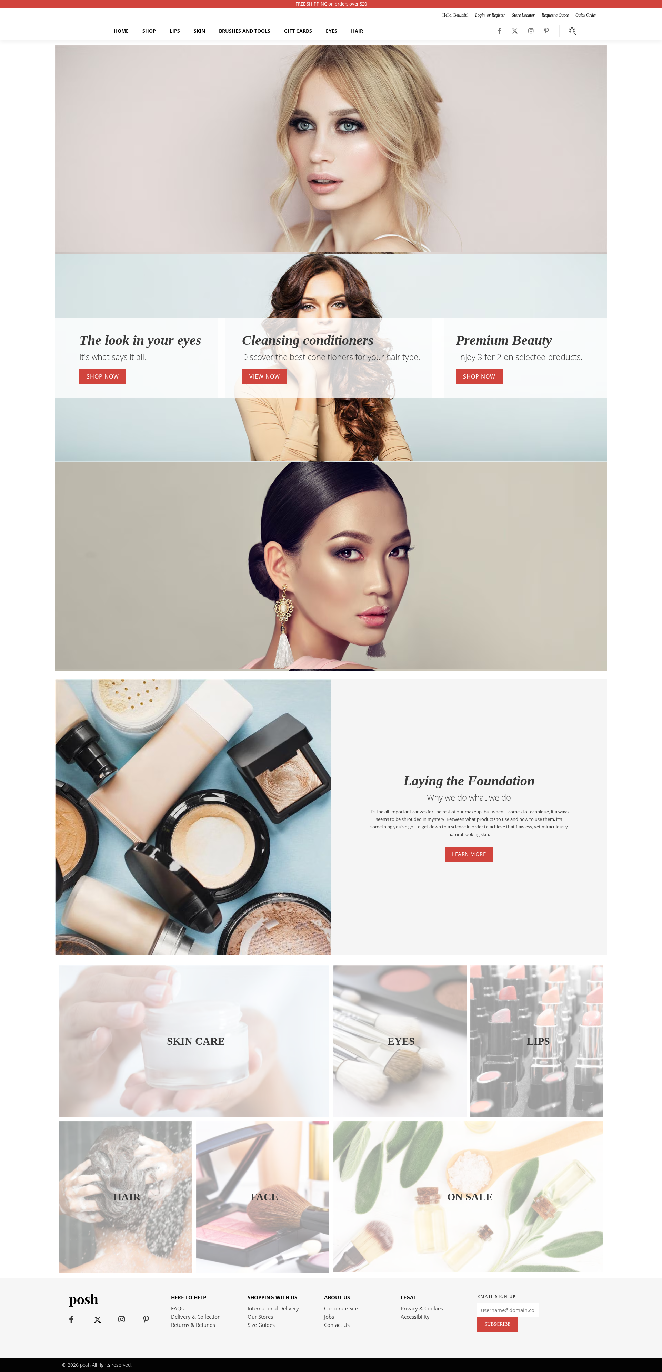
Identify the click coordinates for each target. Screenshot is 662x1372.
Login (480, 15)
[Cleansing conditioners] (331, 458)
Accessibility (415, 1316)
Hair (357, 31)
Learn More (469, 853)
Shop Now (103, 376)
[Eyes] (400, 1115)
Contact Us (337, 1324)
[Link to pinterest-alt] (546, 31)
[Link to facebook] (499, 31)
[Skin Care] (194, 1114)
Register (498, 15)
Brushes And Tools (244, 31)
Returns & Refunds (193, 1324)
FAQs (177, 1308)
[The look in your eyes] (331, 250)
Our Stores (260, 1316)
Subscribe (497, 1324)
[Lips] (537, 1115)
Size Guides (261, 1324)
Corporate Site (341, 1308)
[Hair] (125, 1271)
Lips (175, 31)
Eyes (331, 31)
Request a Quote (555, 15)
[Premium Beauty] (331, 666)
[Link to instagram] (531, 31)
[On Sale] (468, 1270)
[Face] (263, 1271)
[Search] (573, 31)
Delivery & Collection (196, 1316)
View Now (264, 376)
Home (121, 31)
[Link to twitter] (515, 31)
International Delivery (273, 1308)
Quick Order (585, 15)
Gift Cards (298, 31)
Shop (149, 31)
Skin (199, 31)
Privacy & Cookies (422, 1308)
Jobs (329, 1316)
